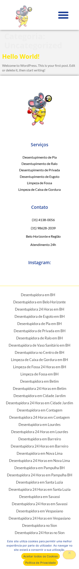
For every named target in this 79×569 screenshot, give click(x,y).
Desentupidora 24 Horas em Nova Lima (39, 460)
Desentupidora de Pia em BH (39, 323)
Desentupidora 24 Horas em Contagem (39, 417)
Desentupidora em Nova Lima (40, 453)
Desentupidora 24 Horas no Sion (39, 532)
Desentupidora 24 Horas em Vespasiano (39, 518)
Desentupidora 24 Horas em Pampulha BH (39, 475)
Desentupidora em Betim (39, 381)
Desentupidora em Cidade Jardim (39, 395)
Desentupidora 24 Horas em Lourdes (39, 432)
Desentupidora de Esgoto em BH (40, 316)
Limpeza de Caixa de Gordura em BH (39, 359)
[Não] (69, 554)
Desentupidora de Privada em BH (40, 331)
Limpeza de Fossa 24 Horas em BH (39, 367)
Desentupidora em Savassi (39, 496)
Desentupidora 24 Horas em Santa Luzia (40, 489)
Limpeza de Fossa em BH (39, 374)
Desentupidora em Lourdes (39, 424)
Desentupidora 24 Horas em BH (39, 309)
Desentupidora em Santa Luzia (39, 482)
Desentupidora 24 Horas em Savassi (39, 504)
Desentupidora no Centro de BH (39, 352)
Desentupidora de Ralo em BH (39, 338)
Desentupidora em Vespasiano (39, 511)
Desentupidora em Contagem (39, 410)
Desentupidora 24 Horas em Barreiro (39, 446)
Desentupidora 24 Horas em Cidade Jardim (39, 403)
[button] (63, 15)
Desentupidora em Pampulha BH (39, 468)
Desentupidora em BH (38, 295)
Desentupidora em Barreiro (39, 439)
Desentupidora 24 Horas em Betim (39, 388)
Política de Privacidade (40, 562)
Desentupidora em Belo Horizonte (39, 302)
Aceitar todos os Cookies (40, 556)
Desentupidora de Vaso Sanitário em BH (39, 345)
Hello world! (20, 56)
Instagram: (39, 262)
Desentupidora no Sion (39, 525)
